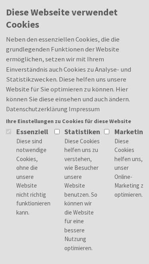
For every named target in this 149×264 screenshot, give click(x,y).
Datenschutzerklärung (37, 109)
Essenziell (32, 131)
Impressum (84, 109)
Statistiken (82, 131)
